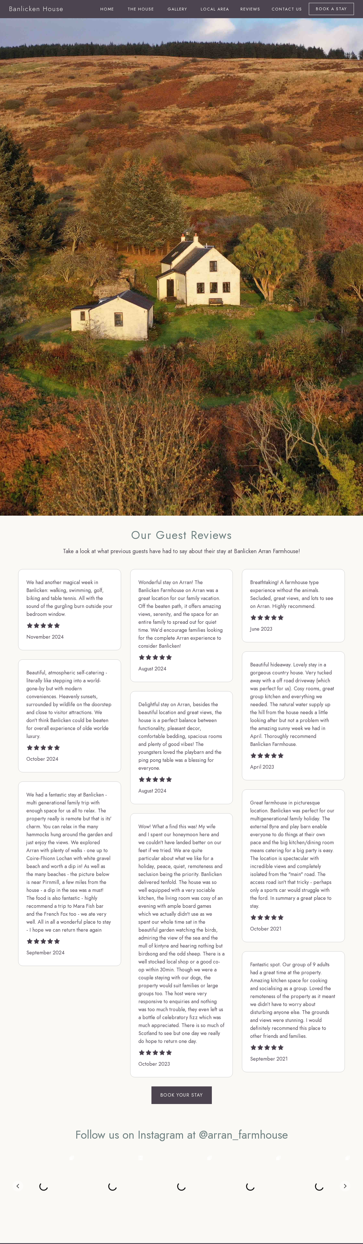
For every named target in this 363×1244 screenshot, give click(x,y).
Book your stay (181, 1095)
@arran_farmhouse (243, 1134)
